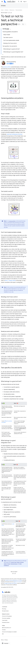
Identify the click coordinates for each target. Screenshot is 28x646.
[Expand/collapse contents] (10, 29)
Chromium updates (6, 618)
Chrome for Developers (7, 616)
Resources (12, 10)
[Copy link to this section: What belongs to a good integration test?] (12, 443)
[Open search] (18, 1)
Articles (3, 5)
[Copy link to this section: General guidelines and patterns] (24, 98)
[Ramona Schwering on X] (7, 64)
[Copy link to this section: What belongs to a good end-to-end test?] (12, 499)
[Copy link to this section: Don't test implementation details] (22, 232)
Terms (2, 639)
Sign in (25, 1)
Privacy (6, 639)
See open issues (5, 610)
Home (2, 10)
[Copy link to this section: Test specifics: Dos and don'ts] (23, 368)
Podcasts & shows (5, 622)
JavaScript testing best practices (14, 134)
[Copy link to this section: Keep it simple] (11, 114)
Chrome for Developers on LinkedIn (9, 631)
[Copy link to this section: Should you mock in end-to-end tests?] (20, 331)
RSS (3, 633)
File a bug (4, 608)
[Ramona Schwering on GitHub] (9, 64)
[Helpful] (9, 13)
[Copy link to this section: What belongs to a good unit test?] (22, 381)
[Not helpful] (11, 13)
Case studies (4, 620)
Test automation (19, 10)
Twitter (18, 562)
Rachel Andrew (14, 563)
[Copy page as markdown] (23, 24)
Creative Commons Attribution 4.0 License (13, 580)
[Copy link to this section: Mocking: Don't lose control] (18, 297)
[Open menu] (2, 1)
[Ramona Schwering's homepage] (12, 64)
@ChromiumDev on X (6, 627)
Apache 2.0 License (17, 581)
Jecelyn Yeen (13, 562)
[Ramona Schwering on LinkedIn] (11, 64)
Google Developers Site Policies (10, 583)
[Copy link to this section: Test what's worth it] (14, 191)
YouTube (4, 629)
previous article (6, 67)
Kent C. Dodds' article (10, 280)
